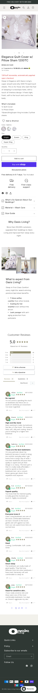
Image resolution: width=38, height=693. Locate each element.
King (26, 137)
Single (6, 137)
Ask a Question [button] (20, 372)
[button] (4, 7)
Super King (8, 142)
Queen (16, 137)
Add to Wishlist (12, 121)
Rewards (31, 689)
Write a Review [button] (20, 367)
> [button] (26, 608)
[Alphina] (4, 129)
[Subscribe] (31, 656)
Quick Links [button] (9, 640)
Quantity (4, 147)
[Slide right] (23, 53)
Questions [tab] (21, 379)
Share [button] (10, 410)
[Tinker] (9, 129)
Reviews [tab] (7, 379)
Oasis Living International (15, 689)
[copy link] (10, 193)
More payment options (19, 169)
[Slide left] (14, 53)
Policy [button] (7, 646)
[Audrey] (14, 129)
